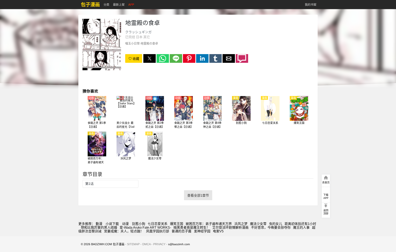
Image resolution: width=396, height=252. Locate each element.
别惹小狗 (138, 224)
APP (131, 4)
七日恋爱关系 (157, 224)
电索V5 (218, 231)
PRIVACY (159, 244)
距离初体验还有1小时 (300, 224)
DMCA (146, 244)
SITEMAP (133, 244)
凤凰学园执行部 (157, 231)
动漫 (125, 224)
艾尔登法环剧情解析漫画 (230, 227)
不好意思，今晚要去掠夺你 (271, 227)
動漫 (99, 224)
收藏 (135, 59)
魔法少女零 (258, 224)
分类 (106, 4)
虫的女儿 (275, 224)
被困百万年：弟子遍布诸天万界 (209, 224)
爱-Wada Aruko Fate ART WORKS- (145, 227)
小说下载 (112, 224)
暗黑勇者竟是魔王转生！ (191, 227)
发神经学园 (202, 231)
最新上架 (119, 4)
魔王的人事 (301, 227)
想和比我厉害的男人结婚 (99, 227)
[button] (149, 58)
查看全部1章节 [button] (198, 195)
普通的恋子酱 (181, 231)
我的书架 (310, 4)
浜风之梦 (241, 224)
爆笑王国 (176, 224)
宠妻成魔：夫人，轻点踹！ (124, 231)
